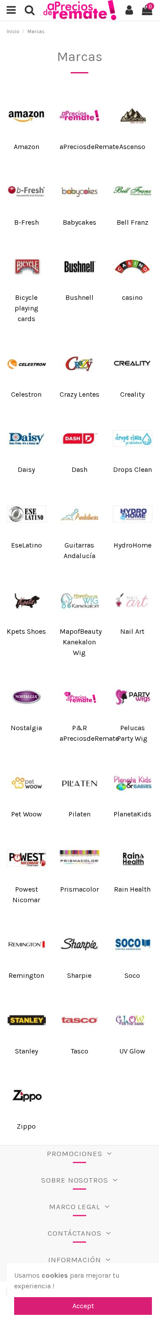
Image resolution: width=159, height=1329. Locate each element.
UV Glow (132, 1051)
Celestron (26, 394)
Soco (132, 975)
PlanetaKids (132, 814)
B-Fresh (26, 222)
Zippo (26, 1126)
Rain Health (132, 889)
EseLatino (26, 545)
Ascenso (132, 146)
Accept (83, 1306)
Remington (26, 975)
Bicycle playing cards (26, 308)
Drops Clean (132, 469)
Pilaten (79, 814)
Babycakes (79, 222)
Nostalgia (26, 728)
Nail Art (132, 631)
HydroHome (132, 545)
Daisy (26, 469)
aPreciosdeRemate (89, 146)
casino (132, 297)
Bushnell (79, 297)
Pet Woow (26, 814)
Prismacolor (79, 889)
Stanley (26, 1051)
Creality (132, 394)
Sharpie (79, 975)
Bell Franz (132, 222)
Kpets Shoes (26, 631)
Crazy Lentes (79, 394)
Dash (79, 469)
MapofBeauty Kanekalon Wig (81, 642)
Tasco (79, 1051)
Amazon (26, 146)
